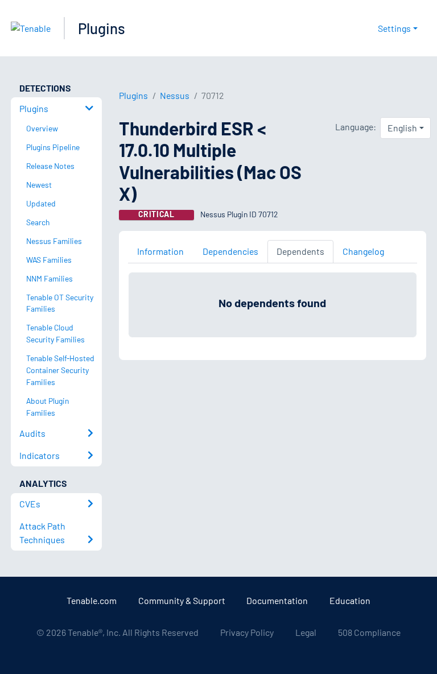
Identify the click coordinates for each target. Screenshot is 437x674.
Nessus (174, 95)
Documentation (277, 600)
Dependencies (230, 251)
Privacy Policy (247, 632)
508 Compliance (369, 632)
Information (160, 251)
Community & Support (181, 600)
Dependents (300, 251)
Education (349, 600)
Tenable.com (92, 600)
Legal (305, 632)
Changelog (363, 251)
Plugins (101, 28)
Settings (394, 28)
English (402, 127)
